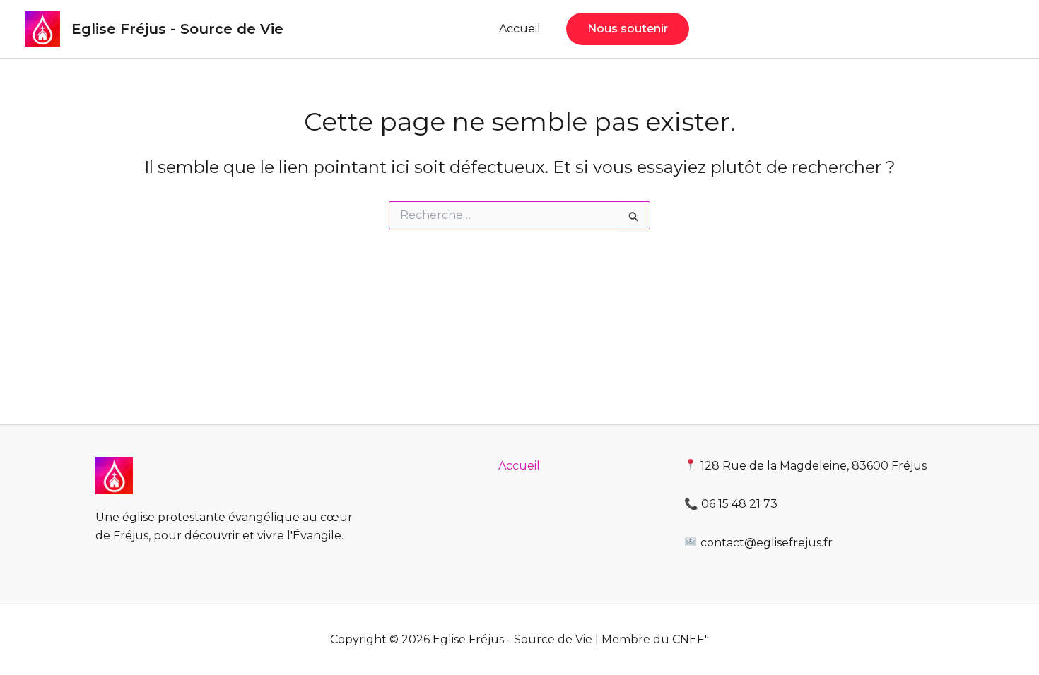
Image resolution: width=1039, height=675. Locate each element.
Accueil (520, 28)
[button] (627, 29)
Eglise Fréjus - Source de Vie (177, 28)
